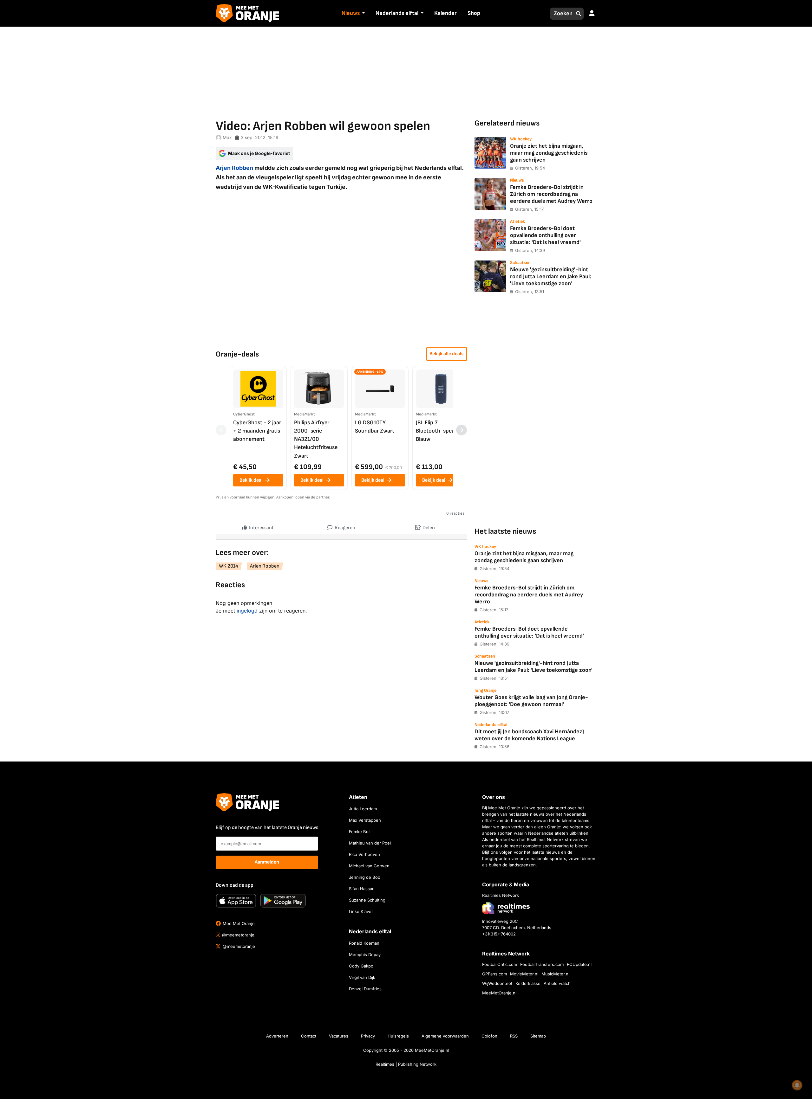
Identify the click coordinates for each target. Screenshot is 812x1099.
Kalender (445, 13)
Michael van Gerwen (369, 865)
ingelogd (247, 610)
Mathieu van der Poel (370, 842)
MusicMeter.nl (555, 973)
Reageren (344, 528)
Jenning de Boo (364, 877)
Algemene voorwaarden (445, 1035)
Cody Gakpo (361, 965)
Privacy (368, 1035)
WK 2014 (228, 566)
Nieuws (351, 13)
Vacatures (338, 1035)
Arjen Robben (234, 167)
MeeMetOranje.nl (499, 992)
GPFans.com (494, 973)
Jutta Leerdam (363, 808)
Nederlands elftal (397, 13)
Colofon (489, 1035)
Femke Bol (359, 831)
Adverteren (277, 1035)
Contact (308, 1035)
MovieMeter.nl (524, 973)
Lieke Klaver (361, 911)
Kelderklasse (527, 983)
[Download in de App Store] (236, 901)
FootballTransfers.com (542, 964)
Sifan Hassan (362, 888)
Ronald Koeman (364, 943)
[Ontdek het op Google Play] (283, 901)
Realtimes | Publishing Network (406, 1064)
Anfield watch (557, 983)
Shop (474, 13)
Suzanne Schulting (367, 900)
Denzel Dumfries (365, 988)
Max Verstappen (365, 820)
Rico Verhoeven (364, 854)
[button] (363, 13)
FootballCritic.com (499, 964)
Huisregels (398, 1035)
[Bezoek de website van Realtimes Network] (506, 908)
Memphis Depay (365, 954)
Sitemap (538, 1035)
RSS (514, 1035)
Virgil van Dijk (362, 977)
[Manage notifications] (797, 1085)
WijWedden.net (497, 983)
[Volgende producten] (461, 430)
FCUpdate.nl (579, 964)
